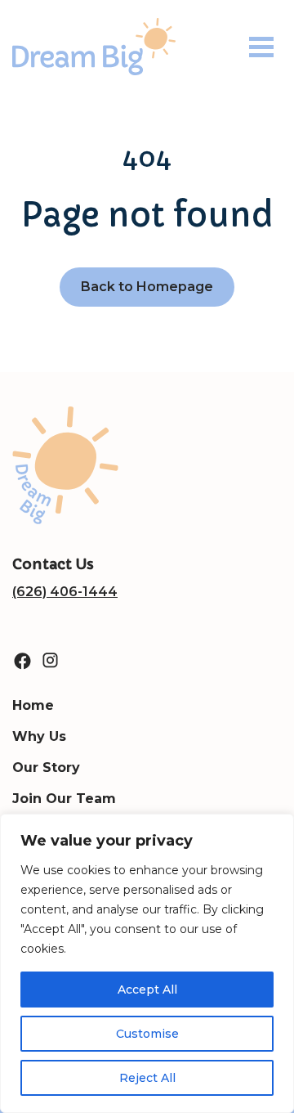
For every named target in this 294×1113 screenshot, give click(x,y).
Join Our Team (64, 798)
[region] (147, 963)
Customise (147, 1033)
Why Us (39, 736)
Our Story (46, 767)
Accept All (147, 989)
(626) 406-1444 (65, 591)
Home (33, 705)
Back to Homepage (147, 286)
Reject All (147, 1077)
